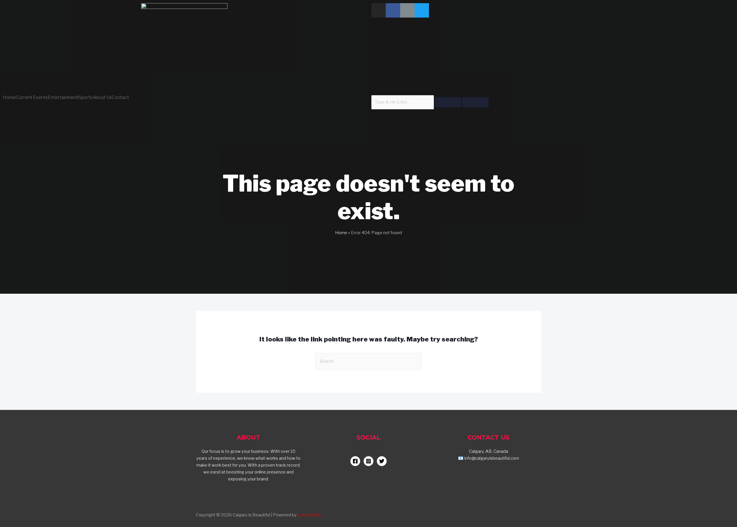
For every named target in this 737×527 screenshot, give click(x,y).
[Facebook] (393, 10)
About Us (102, 97)
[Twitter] (422, 10)
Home (9, 97)
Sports (85, 97)
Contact (120, 97)
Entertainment (63, 97)
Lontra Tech (309, 515)
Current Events (32, 97)
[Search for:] (368, 361)
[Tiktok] (407, 10)
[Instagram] (378, 10)
